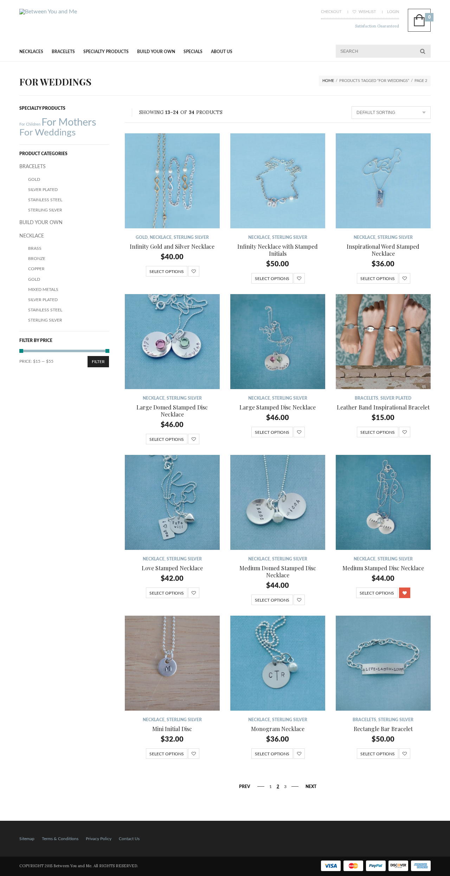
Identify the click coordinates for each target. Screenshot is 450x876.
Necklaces (31, 52)
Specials (193, 52)
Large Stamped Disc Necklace (277, 407)
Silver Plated (395, 398)
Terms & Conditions (60, 839)
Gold (142, 237)
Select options (166, 271)
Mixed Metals (43, 289)
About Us (221, 52)
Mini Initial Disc (172, 728)
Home (328, 81)
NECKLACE (161, 237)
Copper (36, 269)
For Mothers (68, 122)
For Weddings (47, 132)
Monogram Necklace (277, 728)
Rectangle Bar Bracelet (383, 728)
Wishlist (367, 12)
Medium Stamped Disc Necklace (383, 568)
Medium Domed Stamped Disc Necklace (277, 571)
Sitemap (26, 839)
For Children (29, 124)
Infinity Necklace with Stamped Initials (277, 250)
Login (393, 12)
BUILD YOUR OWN (156, 52)
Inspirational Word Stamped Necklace (383, 250)
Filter (98, 362)
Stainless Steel (45, 200)
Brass (34, 248)
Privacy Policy (98, 839)
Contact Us (129, 839)
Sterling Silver (191, 237)
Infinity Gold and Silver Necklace (172, 246)
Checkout (331, 12)
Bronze (36, 258)
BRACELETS (63, 52)
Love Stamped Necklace (172, 568)
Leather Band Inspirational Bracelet (383, 407)
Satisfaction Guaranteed (377, 26)
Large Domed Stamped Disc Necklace (172, 411)
